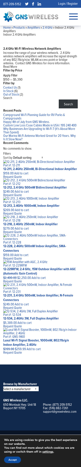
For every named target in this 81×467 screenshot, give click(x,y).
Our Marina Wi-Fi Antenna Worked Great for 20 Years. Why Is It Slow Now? (39, 137)
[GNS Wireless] (31, 16)
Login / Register (68, 3)
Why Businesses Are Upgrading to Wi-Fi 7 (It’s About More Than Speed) (39, 130)
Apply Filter (10, 75)
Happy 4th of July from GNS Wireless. (26, 121)
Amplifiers (33, 27)
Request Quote (12, 176)
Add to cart (21, 173)
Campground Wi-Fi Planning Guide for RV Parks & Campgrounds (34, 116)
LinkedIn (39, 4)
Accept (12, 460)
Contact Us (10, 87)
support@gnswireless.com (59, 411)
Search (7, 97)
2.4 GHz (47, 27)
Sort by (8, 157)
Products (19, 27)
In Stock (8, 90)
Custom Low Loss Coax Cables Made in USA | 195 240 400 (39, 125)
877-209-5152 (12, 4)
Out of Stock (11, 94)
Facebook (33, 4)
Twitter (27, 4)
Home (7, 27)
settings (47, 452)
